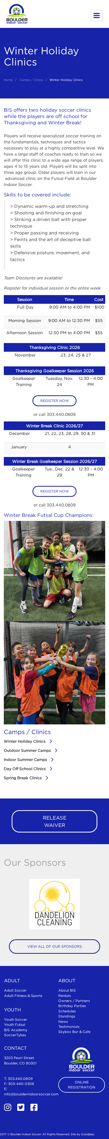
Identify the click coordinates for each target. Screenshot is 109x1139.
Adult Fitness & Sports (23, 995)
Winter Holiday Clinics (24, 741)
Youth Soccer (15, 1019)
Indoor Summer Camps (25, 759)
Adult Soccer (15, 990)
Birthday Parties (72, 1006)
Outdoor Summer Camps (27, 750)
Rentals (64, 995)
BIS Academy (15, 1030)
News (63, 1021)
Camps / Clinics (31, 79)
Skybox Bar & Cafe (74, 1031)
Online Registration (81, 1084)
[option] (54, 904)
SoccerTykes (15, 1035)
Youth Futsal (14, 1024)
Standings (66, 1016)
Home (8, 79)
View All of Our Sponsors (54, 946)
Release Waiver (54, 821)
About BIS (67, 990)
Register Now (54, 400)
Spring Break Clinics (23, 778)
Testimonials (69, 1026)
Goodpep (87, 1134)
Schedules (67, 1011)
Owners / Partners (74, 1000)
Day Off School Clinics (25, 769)
